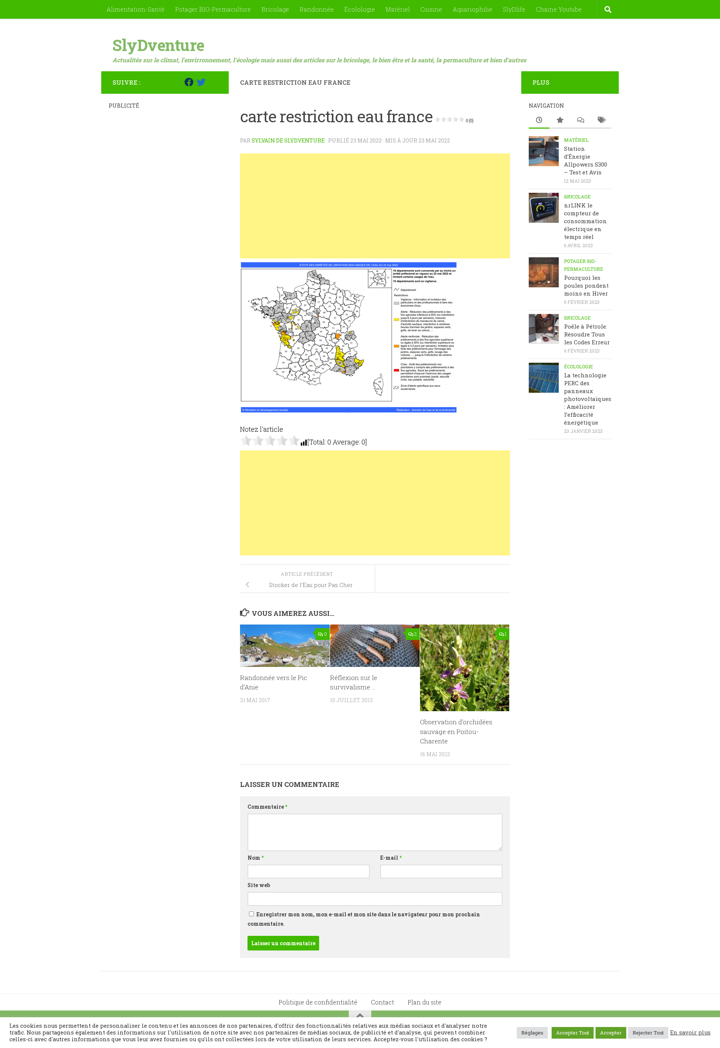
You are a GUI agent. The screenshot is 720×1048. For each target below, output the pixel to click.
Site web (259, 885)
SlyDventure (158, 45)
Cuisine (431, 9)
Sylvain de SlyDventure (288, 140)
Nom (256, 857)
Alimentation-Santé (135, 9)
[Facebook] (189, 82)
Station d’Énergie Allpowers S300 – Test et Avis (585, 160)
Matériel (398, 9)
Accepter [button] (611, 1032)
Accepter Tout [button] (572, 1032)
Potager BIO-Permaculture (213, 9)
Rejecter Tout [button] (648, 1032)
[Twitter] (201, 82)
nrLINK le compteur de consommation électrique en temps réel (585, 220)
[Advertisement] (375, 205)
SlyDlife (514, 9)
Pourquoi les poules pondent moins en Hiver (586, 285)
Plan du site (424, 1002)
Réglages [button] (532, 1032)
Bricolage (275, 9)
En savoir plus (690, 1032)
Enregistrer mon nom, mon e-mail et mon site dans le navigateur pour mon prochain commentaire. (364, 919)
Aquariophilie (472, 9)
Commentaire (267, 806)
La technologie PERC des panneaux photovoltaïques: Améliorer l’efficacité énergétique (587, 398)
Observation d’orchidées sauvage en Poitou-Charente (456, 731)
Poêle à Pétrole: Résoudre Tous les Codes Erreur (587, 334)
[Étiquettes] (601, 121)
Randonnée (317, 9)
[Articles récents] (539, 121)
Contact (382, 1002)
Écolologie (359, 9)
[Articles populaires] (559, 121)
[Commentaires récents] (580, 121)
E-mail (391, 857)
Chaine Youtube (559, 9)
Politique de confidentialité (318, 1002)
